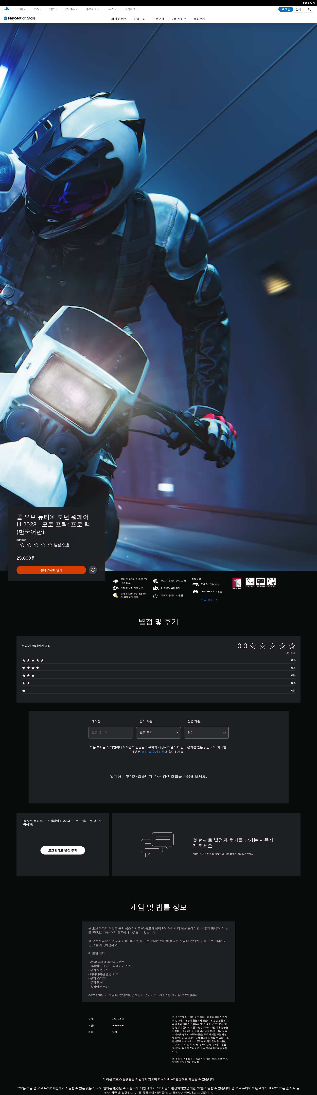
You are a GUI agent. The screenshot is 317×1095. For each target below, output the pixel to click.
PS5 (36, 9)
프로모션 (158, 18)
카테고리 (139, 18)
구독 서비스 (179, 18)
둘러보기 (199, 18)
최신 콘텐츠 (119, 18)
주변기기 (91, 9)
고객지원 (130, 9)
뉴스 (111, 9)
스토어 (19, 9)
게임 (52, 9)
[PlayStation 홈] (6, 9)
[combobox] (110, 732)
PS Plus (70, 9)
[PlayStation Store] (21, 18)
